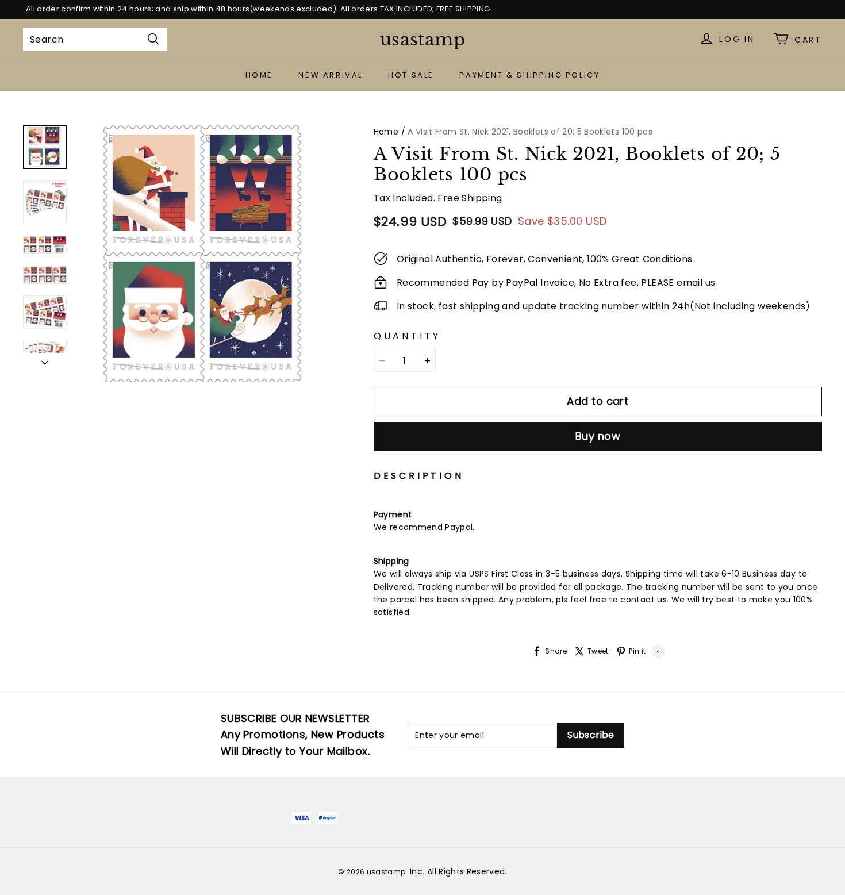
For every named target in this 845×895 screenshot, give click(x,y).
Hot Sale (411, 75)
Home (259, 75)
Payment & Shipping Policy (529, 75)
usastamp (422, 39)
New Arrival (330, 75)
